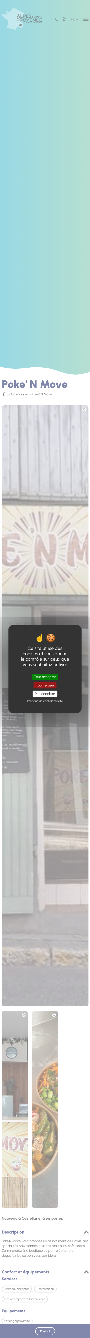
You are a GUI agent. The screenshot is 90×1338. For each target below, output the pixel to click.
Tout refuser (45, 685)
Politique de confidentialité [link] (45, 701)
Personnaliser (45, 694)
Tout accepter (45, 677)
